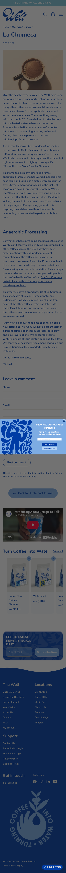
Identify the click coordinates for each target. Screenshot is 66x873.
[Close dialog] (64, 420)
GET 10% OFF (49, 444)
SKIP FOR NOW (49, 448)
